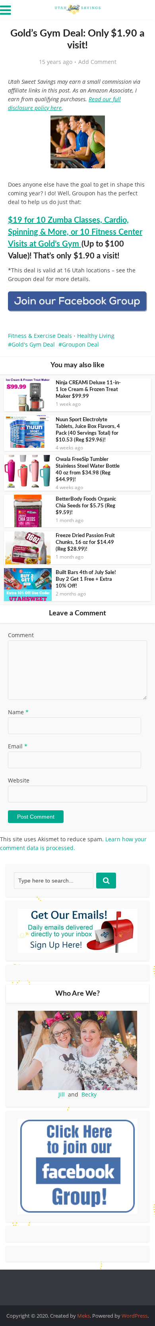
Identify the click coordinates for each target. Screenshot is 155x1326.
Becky (89, 1094)
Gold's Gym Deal (33, 344)
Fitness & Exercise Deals (40, 335)
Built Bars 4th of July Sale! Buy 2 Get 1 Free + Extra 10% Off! (86, 579)
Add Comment (97, 62)
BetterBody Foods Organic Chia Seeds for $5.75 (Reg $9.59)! (86, 506)
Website (18, 780)
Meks (83, 1315)
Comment (21, 635)
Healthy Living (95, 335)
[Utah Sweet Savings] (77, 9)
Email (17, 746)
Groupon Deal (80, 344)
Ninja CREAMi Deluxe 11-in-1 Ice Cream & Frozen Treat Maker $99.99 (88, 389)
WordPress (134, 1315)
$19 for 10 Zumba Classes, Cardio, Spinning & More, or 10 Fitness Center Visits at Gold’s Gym (75, 232)
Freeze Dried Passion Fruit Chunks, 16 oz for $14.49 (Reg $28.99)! (85, 542)
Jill (61, 1094)
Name (18, 712)
